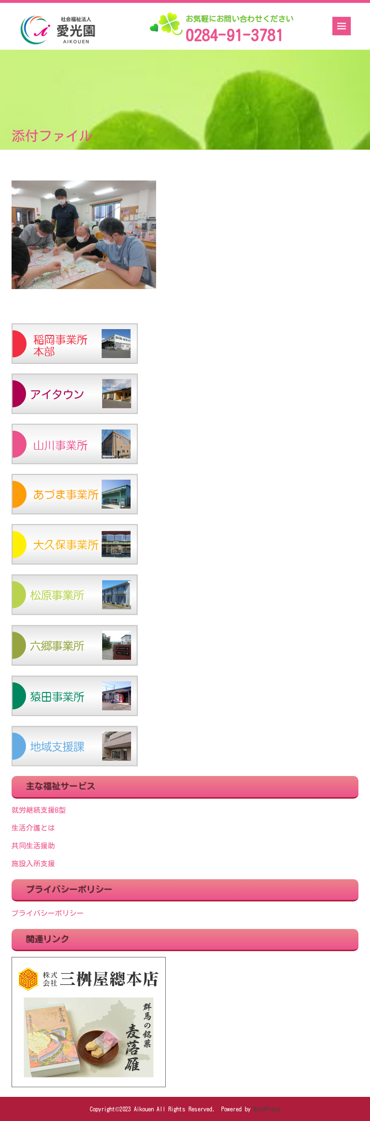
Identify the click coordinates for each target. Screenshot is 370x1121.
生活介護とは (33, 827)
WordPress (267, 1109)
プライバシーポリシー (48, 913)
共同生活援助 (33, 845)
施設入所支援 (33, 863)
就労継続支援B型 (39, 810)
